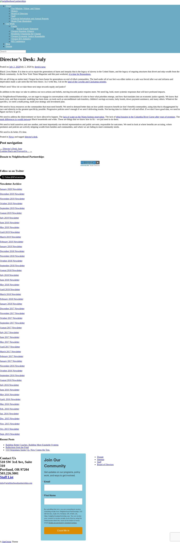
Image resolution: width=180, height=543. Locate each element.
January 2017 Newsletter (11, 361)
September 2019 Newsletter (12, 208)
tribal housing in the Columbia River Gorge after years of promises (145, 117)
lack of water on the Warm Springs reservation (83, 117)
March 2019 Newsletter (10, 237)
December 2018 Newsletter (12, 251)
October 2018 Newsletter (11, 261)
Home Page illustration (21, 21)
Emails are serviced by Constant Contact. (63, 523)
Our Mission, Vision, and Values (25, 8)
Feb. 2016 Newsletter (9, 409)
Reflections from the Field (17, 447)
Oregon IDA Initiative (21, 39)
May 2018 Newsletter (9, 285)
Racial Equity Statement (27, 29)
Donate (9, 46)
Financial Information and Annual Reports (30, 18)
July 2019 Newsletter (9, 218)
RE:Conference (18, 41)
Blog (8, 44)
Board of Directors (19, 13)
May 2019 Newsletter (9, 227)
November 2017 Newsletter (12, 313)
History (14, 11)
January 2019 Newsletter (11, 246)
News (11, 137)
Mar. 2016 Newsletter (9, 404)
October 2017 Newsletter (11, 318)
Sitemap (100, 459)
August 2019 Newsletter (11, 213)
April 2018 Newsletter (10, 289)
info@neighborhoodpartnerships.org (16, 483)
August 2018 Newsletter (11, 270)
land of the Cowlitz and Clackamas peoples (87, 82)
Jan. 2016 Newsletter (9, 413)
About (8, 6)
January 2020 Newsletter (11, 189)
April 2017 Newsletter (10, 347)
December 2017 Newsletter (12, 308)
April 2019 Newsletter (10, 232)
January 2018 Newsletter (11, 304)
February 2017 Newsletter (11, 356)
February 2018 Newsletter (11, 299)
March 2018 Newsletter (10, 294)
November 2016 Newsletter (12, 366)
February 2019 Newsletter (11, 242)
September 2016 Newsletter (12, 375)
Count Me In (63, 530)
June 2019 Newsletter (9, 222)
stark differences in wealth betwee (15, 119)
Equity (14, 26)
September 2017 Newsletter (12, 323)
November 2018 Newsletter (12, 256)
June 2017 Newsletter (9, 337)
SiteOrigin (6, 541)
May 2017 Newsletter (9, 342)
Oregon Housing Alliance (22, 31)
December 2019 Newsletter (12, 194)
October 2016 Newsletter (11, 370)
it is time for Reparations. (80, 74)
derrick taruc (40, 67)
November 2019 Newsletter (12, 199)
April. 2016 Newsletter (10, 399)
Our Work (10, 23)
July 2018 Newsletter (9, 275)
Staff (13, 16)
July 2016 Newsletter (9, 385)
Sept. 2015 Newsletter (10, 434)
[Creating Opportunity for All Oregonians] (13, 1)
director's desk (31, 137)
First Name (50, 495)
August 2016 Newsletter (11, 380)
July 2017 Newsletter (9, 332)
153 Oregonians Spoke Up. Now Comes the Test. (28, 450)
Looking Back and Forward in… (16, 151)
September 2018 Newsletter (12, 265)
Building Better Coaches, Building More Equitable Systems (32, 445)
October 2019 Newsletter (11, 203)
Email (47, 481)
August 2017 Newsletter (11, 328)
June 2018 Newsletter (9, 280)
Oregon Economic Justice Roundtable (28, 36)
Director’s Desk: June (11, 149)
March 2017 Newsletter (10, 351)
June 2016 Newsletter (9, 390)
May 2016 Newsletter (9, 394)
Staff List (6, 477)
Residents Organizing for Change (26, 34)
